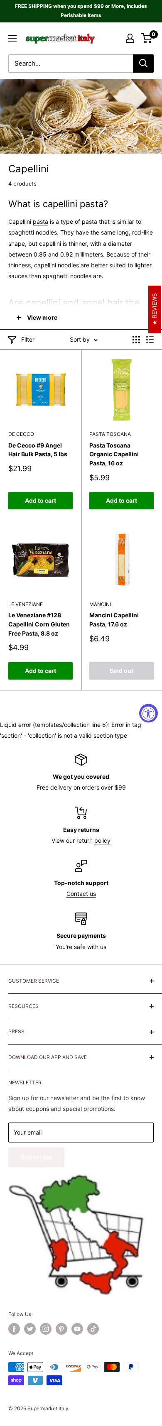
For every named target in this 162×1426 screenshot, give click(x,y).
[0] (147, 38)
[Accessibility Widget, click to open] (148, 713)
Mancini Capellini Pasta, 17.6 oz (114, 619)
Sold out (121, 670)
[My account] (130, 38)
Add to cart (40, 500)
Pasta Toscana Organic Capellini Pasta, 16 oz (114, 454)
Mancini (100, 604)
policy (102, 840)
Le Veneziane (25, 604)
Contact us (81, 893)
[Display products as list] (150, 339)
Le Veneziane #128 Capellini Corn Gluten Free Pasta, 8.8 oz (39, 623)
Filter (27, 339)
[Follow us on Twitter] (30, 1329)
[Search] (143, 63)
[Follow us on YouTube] (77, 1329)
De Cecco (21, 434)
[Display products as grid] (136, 339)
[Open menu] (12, 38)
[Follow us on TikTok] (93, 1329)
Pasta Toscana (110, 434)
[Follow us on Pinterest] (61, 1329)
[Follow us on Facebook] (14, 1329)
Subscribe (36, 1157)
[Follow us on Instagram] (46, 1329)
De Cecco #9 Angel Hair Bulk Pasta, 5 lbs (37, 450)
